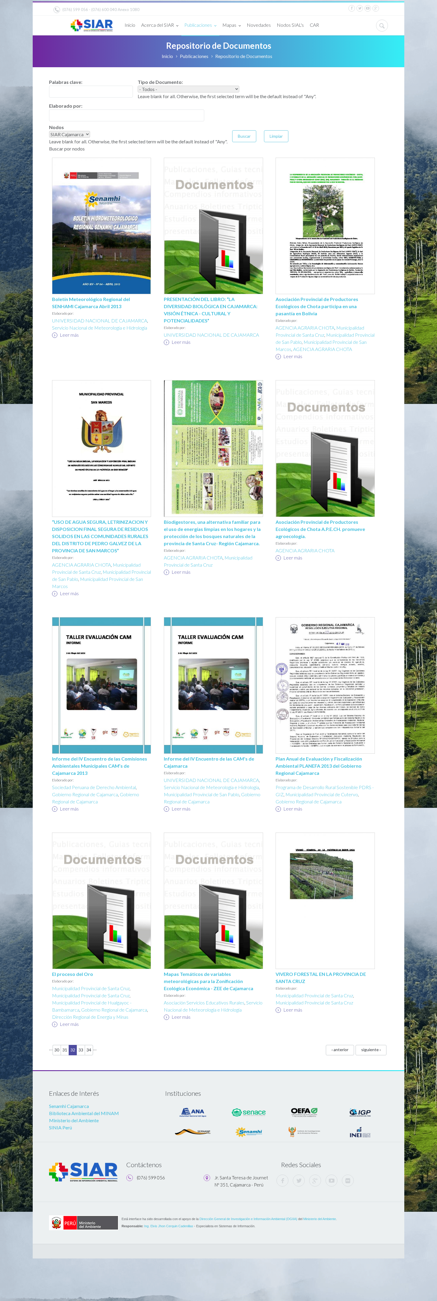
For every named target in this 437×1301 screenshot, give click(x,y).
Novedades (259, 25)
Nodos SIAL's (290, 25)
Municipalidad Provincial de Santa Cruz (91, 988)
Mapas (229, 25)
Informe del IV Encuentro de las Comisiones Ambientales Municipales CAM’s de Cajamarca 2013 (99, 766)
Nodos (56, 127)
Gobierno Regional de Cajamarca (85, 794)
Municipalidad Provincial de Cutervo (321, 794)
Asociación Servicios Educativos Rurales (204, 1002)
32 (72, 1049)
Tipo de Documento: (160, 82)
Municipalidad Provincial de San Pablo (201, 794)
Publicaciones (198, 25)
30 (56, 1049)
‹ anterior (339, 1049)
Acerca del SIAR (157, 25)
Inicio (130, 25)
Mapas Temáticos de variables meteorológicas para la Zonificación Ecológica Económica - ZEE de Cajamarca (208, 981)
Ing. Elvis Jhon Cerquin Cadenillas (168, 1226)
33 (80, 1049)
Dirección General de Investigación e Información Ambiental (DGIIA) (248, 1219)
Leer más (69, 335)
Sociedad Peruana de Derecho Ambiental (94, 787)
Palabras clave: (65, 82)
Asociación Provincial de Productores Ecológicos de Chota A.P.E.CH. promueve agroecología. (320, 529)
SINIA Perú (60, 1127)
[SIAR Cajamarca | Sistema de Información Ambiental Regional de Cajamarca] (92, 23)
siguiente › (371, 1049)
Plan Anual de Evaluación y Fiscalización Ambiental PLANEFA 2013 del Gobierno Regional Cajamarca (319, 766)
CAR (314, 25)
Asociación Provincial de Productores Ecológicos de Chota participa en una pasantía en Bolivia (317, 306)
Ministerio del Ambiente (74, 1120)
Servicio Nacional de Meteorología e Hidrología (99, 327)
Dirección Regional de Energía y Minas (90, 1017)
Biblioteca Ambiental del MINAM (84, 1113)
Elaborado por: (65, 106)
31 (64, 1049)
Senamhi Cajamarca (69, 1106)
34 (89, 1049)
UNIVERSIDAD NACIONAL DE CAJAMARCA (99, 320)
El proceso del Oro (72, 974)
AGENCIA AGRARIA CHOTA (305, 327)
